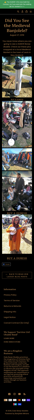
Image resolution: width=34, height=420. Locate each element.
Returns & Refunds (12, 306)
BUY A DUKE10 (17, 99)
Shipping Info (10, 311)
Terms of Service (12, 300)
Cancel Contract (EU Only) (16, 323)
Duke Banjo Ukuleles (20, 411)
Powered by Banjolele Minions (17, 413)
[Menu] (31, 11)
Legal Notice (10, 317)
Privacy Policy (10, 295)
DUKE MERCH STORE (12, 342)
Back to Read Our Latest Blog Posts (17, 275)
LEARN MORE (9, 338)
